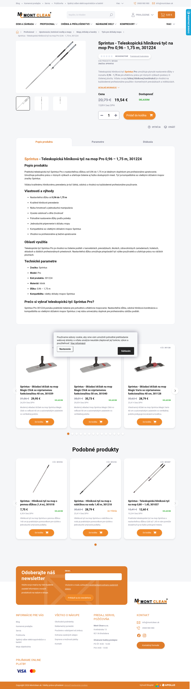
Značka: (106, 64)
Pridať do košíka (136, 115)
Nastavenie (65, 349)
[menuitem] (26, 24)
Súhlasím (126, 351)
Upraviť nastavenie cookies (76, 685)
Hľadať (111, 15)
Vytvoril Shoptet (147, 685)
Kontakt (58, 644)
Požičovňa (58, 3)
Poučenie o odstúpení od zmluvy (69, 630)
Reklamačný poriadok (64, 626)
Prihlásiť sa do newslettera (79, 598)
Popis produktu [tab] (44, 141)
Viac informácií (77, 343)
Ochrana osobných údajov (66, 635)
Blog (18, 3)
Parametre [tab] (98, 141)
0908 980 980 (148, 628)
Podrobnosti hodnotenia (139, 56)
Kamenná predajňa (32, 3)
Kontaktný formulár (150, 645)
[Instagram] (144, 635)
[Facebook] (139, 635)
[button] (68, 434)
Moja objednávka (23, 647)
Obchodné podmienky (64, 622)
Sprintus (129, 71)
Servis (47, 3)
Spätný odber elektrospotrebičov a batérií (85, 3)
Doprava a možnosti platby (66, 639)
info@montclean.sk (150, 622)
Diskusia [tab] (148, 141)
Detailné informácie (107, 88)
